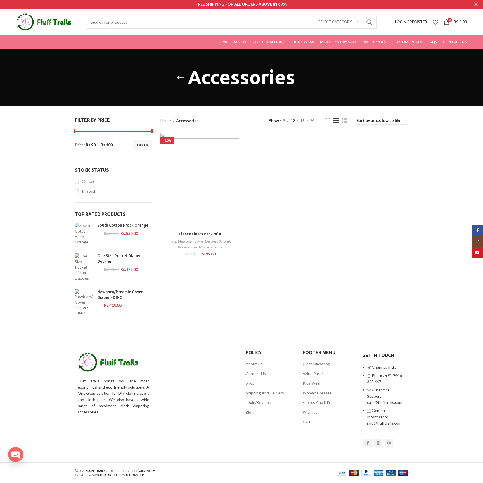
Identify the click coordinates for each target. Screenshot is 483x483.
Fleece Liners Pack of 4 (200, 234)
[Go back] (181, 77)
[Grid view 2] (327, 120)
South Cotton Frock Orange (122, 225)
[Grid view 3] (336, 120)
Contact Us (256, 373)
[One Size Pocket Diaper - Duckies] (84, 267)
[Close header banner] (476, 4)
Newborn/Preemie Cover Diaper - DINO (120, 295)
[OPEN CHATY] (15, 454)
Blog (250, 412)
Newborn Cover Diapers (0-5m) (204, 241)
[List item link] (383, 398)
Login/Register (259, 402)
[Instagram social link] (378, 443)
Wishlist (310, 412)
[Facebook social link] (367, 443)
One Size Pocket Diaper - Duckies (120, 259)
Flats (172, 241)
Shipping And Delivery (265, 392)
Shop (250, 383)
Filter (142, 145)
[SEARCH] (369, 22)
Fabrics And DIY (317, 402)
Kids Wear (312, 383)
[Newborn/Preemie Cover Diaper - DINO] (84, 302)
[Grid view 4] (344, 120)
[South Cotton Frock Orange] (84, 234)
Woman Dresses (317, 392)
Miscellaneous (210, 247)
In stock (88, 191)
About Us (254, 363)
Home (166, 120)
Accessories (187, 247)
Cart (307, 422)
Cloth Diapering (316, 363)
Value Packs (313, 373)
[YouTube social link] (389, 443)
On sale (88, 181)
